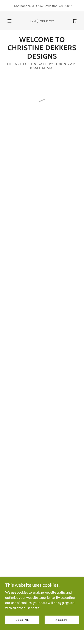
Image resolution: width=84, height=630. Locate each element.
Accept (62, 619)
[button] (9, 21)
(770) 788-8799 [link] (42, 21)
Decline (22, 619)
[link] (42, 48)
